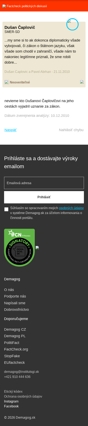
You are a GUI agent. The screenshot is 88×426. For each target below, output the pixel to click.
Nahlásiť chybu (71, 130)
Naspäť (11, 130)
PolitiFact (11, 343)
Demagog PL (15, 336)
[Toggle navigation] (80, 6)
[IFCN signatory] (19, 247)
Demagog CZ (15, 329)
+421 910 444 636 (17, 377)
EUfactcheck (14, 363)
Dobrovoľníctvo (16, 310)
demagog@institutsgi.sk (21, 371)
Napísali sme (14, 303)
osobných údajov (71, 208)
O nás (9, 290)
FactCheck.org (16, 349)
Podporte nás (15, 296)
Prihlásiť (44, 197)
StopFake (12, 356)
